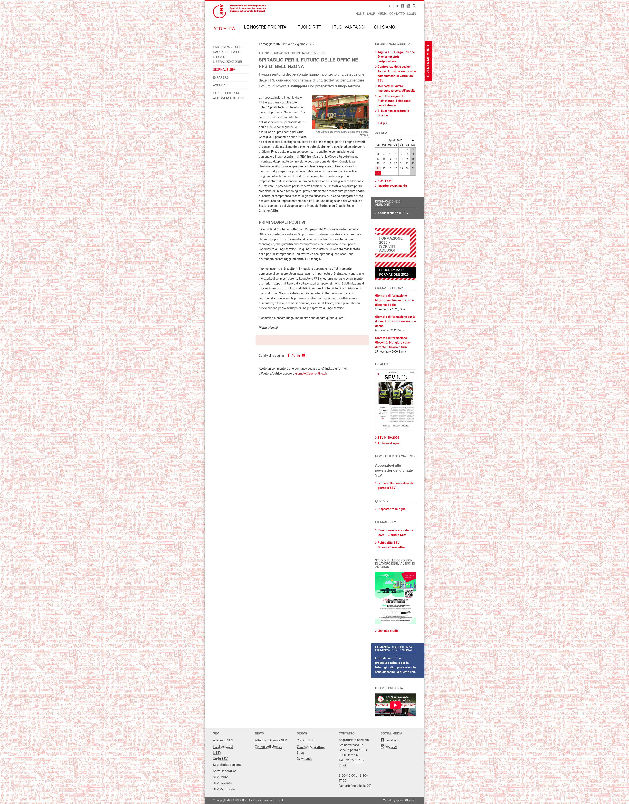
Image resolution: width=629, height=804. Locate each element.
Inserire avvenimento (392, 186)
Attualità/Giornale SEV (271, 740)
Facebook (392, 740)
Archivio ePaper (388, 443)
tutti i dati (385, 181)
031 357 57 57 (354, 760)
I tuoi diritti (309, 27)
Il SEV (217, 752)
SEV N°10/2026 (388, 437)
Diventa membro (428, 61)
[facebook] (288, 356)
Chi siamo (384, 27)
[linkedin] (298, 356)
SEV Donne (221, 777)
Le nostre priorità (265, 27)
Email (343, 765)
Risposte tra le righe (392, 509)
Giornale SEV (224, 69)
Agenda (219, 85)
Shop (371, 14)
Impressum (255, 800)
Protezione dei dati (273, 800)
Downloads (304, 759)
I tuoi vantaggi (348, 27)
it (397, 6)
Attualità (224, 29)
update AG (402, 800)
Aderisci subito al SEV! (393, 213)
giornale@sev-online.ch (311, 373)
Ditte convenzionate (310, 746)
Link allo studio (388, 631)
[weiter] (413, 140)
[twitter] (293, 356)
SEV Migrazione (224, 789)
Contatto (397, 14)
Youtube (391, 746)
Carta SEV (220, 759)
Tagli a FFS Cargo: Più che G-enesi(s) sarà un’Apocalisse (396, 57)
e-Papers (221, 77)
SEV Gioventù (222, 783)
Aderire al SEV (223, 740)
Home (360, 14)
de (390, 6)
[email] (303, 356)
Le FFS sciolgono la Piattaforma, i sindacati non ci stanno (394, 101)
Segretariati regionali (227, 765)
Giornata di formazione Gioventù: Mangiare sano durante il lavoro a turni (392, 342)
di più (383, 123)
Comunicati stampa (268, 746)
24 (378, 168)
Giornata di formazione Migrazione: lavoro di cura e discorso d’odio (394, 300)
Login (411, 14)
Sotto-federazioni (225, 771)
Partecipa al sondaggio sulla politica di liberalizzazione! (228, 54)
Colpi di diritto (306, 740)
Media (382, 14)
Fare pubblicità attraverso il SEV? (228, 96)
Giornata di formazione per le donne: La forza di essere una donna (395, 321)
